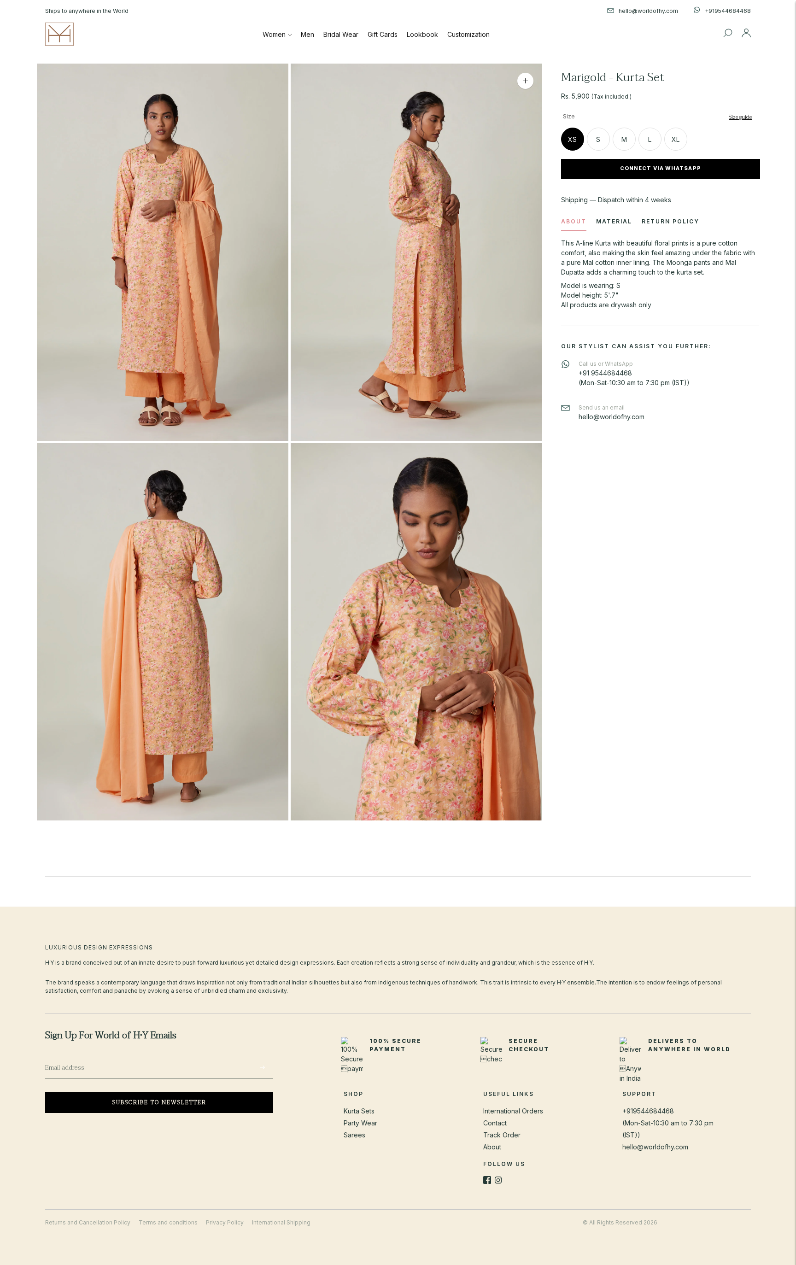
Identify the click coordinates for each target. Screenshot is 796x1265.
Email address (71, 1057)
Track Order (502, 1135)
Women (274, 34)
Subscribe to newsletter (159, 1102)
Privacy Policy (225, 1222)
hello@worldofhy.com (655, 1147)
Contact (495, 1123)
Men (307, 34)
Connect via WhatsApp (660, 168)
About (573, 221)
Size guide (740, 117)
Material (614, 221)
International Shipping (281, 1222)
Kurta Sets (359, 1111)
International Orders (513, 1111)
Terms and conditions (168, 1222)
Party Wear (360, 1123)
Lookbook (422, 34)
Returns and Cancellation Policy (87, 1222)
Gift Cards (383, 34)
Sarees (354, 1135)
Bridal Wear (340, 34)
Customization (468, 34)
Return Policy (670, 221)
